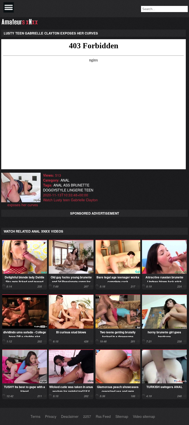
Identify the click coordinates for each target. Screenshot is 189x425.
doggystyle (54, 189)
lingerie (75, 189)
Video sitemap (144, 416)
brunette (80, 185)
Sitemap (121, 416)
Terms (35, 416)
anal (65, 180)
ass (66, 185)
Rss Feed (103, 416)
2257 (87, 416)
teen (88, 189)
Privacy (50, 416)
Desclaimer (70, 416)
